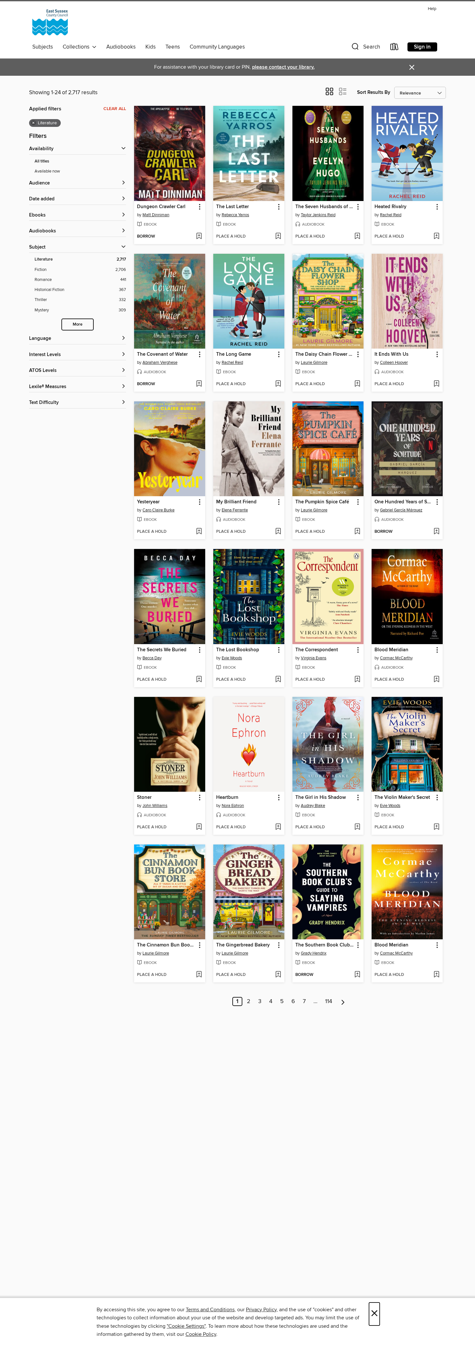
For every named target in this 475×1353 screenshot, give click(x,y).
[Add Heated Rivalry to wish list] (436, 236)
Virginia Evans (313, 658)
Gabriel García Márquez (401, 510)
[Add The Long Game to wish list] (278, 384)
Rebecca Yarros (235, 215)
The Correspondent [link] (316, 650)
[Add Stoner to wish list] (199, 827)
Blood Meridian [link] (391, 650)
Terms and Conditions (210, 1309)
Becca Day (152, 658)
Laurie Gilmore (314, 362)
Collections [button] (77, 46)
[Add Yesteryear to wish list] (199, 532)
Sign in (422, 46)
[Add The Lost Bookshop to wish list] (278, 680)
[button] (365, 48)
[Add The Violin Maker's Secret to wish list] (436, 827)
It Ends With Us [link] (391, 354)
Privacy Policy (261, 1309)
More (77, 324)
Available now (47, 171)
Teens (172, 46)
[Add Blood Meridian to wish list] (436, 680)
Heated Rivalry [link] (390, 207)
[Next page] (343, 1001)
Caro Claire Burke (158, 510)
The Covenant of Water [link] (162, 354)
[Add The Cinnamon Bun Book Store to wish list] (199, 975)
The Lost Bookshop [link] (237, 650)
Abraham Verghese (159, 362)
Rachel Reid (390, 215)
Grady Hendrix (313, 953)
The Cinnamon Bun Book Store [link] (166, 945)
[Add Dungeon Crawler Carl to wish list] (199, 236)
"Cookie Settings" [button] (186, 1326)
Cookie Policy (200, 1334)
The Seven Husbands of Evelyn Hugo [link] (324, 207)
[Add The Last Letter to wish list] (278, 236)
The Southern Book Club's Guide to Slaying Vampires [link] (324, 945)
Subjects (42, 46)
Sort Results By (373, 92)
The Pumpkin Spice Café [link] (322, 502)
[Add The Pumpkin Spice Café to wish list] (357, 532)
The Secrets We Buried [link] (161, 650)
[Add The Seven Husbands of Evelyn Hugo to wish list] (357, 236)
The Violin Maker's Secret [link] (402, 797)
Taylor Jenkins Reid (318, 215)
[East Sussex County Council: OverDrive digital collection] (50, 22)
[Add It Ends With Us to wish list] (436, 384)
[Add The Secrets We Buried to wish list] (199, 680)
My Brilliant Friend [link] (236, 502)
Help (432, 8)
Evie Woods (232, 658)
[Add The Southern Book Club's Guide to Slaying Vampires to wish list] (357, 975)
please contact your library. (283, 67)
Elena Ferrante (235, 510)
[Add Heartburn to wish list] (278, 827)
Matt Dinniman (155, 215)
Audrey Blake (313, 805)
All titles (42, 161)
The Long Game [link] (233, 354)
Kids (150, 46)
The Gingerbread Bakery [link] (243, 945)
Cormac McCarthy (396, 658)
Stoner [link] (144, 797)
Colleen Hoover (394, 362)
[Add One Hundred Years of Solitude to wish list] (436, 532)
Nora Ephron (233, 805)
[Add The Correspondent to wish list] (357, 680)
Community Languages (217, 46)
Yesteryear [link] (148, 502)
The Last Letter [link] (232, 207)
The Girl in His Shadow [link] (320, 797)
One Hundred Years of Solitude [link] (404, 502)
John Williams (154, 805)
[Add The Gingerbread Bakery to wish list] (278, 975)
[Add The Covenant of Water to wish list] (199, 384)
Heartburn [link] (227, 797)
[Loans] (394, 48)
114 (328, 1001)
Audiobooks (121, 46)
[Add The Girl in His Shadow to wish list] (357, 827)
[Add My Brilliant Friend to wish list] (278, 532)
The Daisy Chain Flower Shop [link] (324, 354)
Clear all (114, 109)
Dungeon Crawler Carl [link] (161, 207)
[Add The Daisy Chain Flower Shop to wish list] (357, 384)
